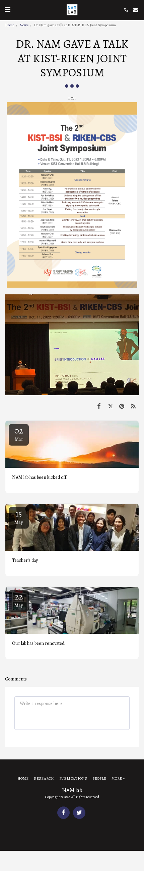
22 (18, 600)
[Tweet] (110, 406)
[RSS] (133, 406)
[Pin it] (122, 406)
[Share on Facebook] (98, 406)
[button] (7, 9)
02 (18, 434)
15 (18, 517)
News (24, 25)
